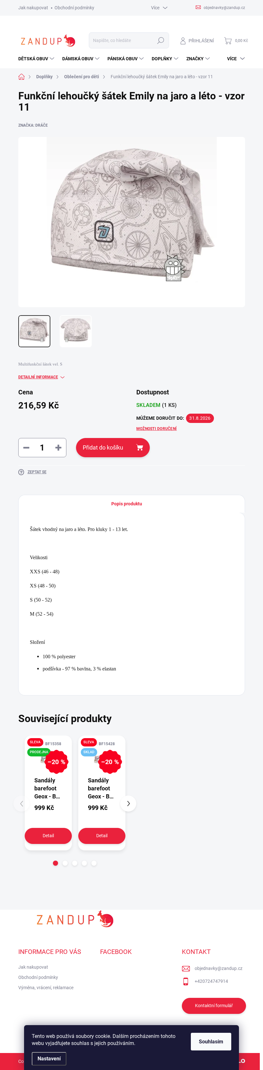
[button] (55, 863)
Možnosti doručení (156, 428)
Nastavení (49, 1059)
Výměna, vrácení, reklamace (45, 987)
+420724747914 (211, 981)
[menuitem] (37, 58)
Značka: (33, 125)
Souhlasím (211, 1042)
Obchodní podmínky (74, 7)
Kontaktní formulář (214, 1005)
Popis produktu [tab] (126, 503)
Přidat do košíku (103, 447)
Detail (48, 835)
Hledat (160, 40)
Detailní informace (38, 377)
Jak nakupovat (33, 7)
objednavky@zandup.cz (218, 968)
